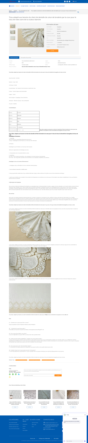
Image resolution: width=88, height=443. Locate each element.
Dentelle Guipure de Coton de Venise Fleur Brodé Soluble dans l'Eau (29, 403)
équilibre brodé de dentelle (14, 424)
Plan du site (32, 438)
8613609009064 (17, 372)
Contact (58, 375)
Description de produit (26, 57)
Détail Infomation (14, 57)
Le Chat (52, 50)
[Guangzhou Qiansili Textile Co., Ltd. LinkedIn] (69, 1)
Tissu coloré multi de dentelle (14, 428)
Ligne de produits (35, 422)
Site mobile (56, 438)
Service (24, 428)
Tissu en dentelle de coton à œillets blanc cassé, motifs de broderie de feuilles (15, 403)
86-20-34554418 (38, 1)
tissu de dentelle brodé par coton (34, 360)
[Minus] (85, 415)
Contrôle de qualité (41, 6)
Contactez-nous (51, 6)
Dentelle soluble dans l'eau (13, 426)
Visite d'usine (32, 6)
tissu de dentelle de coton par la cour (48, 360)
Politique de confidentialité (44, 438)
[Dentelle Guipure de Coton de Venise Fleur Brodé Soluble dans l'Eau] (29, 394)
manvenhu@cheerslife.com (25, 1)
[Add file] (64, 441)
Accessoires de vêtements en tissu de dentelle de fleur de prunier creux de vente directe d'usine (73, 403)
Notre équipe (25, 430)
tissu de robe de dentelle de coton (21, 360)
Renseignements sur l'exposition (16, 12)
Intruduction (25, 424)
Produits (18, 6)
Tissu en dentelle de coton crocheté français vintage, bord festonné (44, 403)
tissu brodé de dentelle (13, 422)
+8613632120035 (12, 371)
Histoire (24, 426)
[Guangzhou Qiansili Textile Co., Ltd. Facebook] (65, 1)
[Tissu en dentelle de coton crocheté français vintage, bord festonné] (44, 394)
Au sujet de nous (24, 6)
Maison (12, 6)
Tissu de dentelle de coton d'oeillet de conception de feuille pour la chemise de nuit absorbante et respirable (58, 403)
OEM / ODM (34, 424)
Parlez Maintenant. (60, 6)
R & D (33, 426)
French (75, 1)
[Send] (85, 441)
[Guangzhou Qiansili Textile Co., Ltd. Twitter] (67, 1)
